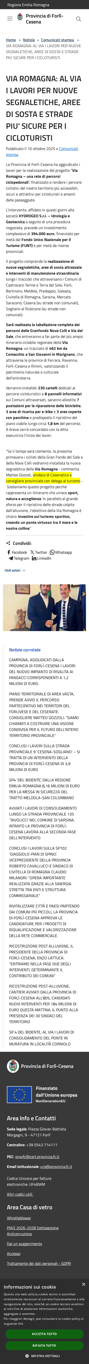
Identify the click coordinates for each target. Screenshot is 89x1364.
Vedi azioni (13, 570)
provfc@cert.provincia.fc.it (37, 1157)
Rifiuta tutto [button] (44, 1345)
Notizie (29, 40)
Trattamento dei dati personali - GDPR (39, 1263)
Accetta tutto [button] (44, 1334)
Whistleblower (19, 1218)
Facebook (19, 552)
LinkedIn (44, 558)
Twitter (41, 552)
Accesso (13, 1253)
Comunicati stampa (57, 40)
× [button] (83, 1284)
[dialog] (44, 1321)
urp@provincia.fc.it (56, 1166)
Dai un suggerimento (24, 1244)
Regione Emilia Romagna (28, 5)
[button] (44, 1355)
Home (11, 40)
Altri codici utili (20, 1194)
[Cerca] (79, 19)
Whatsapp (63, 552)
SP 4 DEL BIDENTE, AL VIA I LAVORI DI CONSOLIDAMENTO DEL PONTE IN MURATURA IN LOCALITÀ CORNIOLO (41, 1038)
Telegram (21, 558)
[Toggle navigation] (10, 19)
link (20, 1323)
